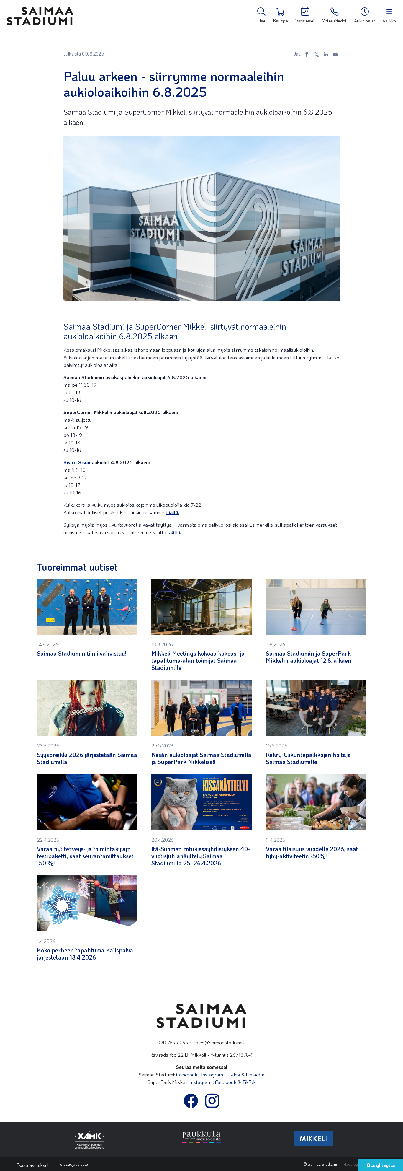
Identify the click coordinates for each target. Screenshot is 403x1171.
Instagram (211, 1074)
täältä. (172, 512)
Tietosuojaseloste (72, 1164)
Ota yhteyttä (381, 1165)
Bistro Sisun (76, 462)
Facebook (186, 1074)
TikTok (233, 1074)
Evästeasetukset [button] (33, 1165)
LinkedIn (255, 1074)
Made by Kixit (354, 1164)
